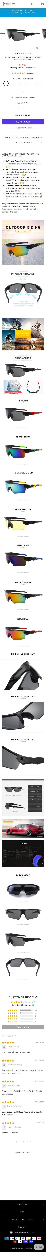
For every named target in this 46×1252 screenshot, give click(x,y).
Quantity (23, 103)
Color (23, 79)
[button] (18, 73)
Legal (22, 1212)
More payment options (23, 127)
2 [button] (19, 1141)
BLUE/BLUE (23, 90)
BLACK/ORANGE (23, 83)
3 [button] (23, 1141)
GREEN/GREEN (17, 83)
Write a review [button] (23, 1027)
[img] (8, 1042)
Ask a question (23, 143)
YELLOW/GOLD (28, 83)
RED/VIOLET (34, 83)
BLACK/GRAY (6, 83)
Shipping (13, 68)
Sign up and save (22, 1219)
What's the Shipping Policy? (23, 138)
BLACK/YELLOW (40, 83)
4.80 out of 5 (29, 1002)
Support (22, 1204)
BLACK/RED (11, 83)
